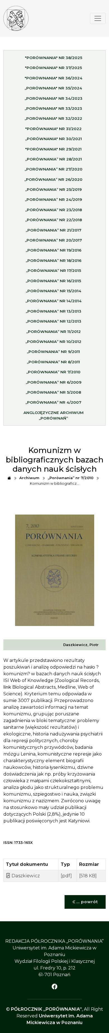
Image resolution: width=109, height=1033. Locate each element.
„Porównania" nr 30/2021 (53, 139)
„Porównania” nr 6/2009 (53, 382)
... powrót (87, 901)
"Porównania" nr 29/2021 (53, 149)
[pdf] (66, 875)
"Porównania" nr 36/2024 (53, 78)
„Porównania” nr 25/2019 (53, 189)
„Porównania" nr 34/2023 (53, 98)
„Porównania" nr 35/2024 (53, 88)
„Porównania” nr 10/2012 (53, 341)
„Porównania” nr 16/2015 (53, 281)
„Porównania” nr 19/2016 (53, 250)
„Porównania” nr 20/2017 (53, 240)
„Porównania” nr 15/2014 (53, 291)
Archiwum (29, 478)
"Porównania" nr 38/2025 (53, 57)
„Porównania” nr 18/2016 (53, 260)
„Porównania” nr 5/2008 (53, 392)
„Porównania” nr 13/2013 (53, 311)
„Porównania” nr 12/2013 (53, 321)
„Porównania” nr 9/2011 (53, 351)
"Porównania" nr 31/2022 (53, 128)
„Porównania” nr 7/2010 (53, 372)
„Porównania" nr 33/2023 (53, 108)
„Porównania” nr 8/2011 (53, 362)
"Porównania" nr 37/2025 (53, 67)
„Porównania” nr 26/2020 (53, 179)
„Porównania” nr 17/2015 (53, 270)
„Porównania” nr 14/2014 (53, 301)
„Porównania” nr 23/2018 (53, 210)
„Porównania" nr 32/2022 (53, 118)
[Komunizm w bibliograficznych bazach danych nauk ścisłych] (16, 18)
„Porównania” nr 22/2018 (53, 220)
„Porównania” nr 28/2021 (53, 159)
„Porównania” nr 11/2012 (53, 331)
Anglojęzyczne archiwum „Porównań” (53, 415)
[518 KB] (88, 875)
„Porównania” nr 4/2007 (53, 402)
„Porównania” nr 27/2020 (53, 169)
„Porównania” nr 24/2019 (53, 199)
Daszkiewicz (25, 875)
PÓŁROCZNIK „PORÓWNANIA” (46, 1009)
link (7, 687)
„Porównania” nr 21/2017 (53, 230)
